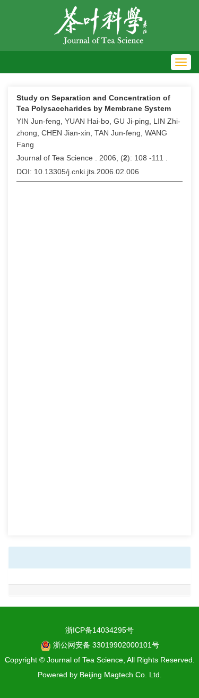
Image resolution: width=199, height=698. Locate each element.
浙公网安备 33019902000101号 (105, 645)
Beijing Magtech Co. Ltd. (121, 674)
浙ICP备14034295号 (99, 630)
